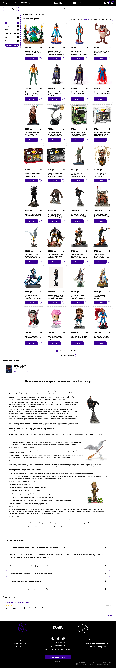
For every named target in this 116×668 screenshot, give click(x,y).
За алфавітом (105, 19)
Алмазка (43, 9)
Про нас (19, 647)
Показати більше (67, 355)
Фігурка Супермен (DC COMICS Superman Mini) (102, 92)
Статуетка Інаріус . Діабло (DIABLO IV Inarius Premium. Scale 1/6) (102, 175)
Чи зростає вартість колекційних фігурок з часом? (29, 566)
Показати (27, 42)
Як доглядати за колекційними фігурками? (26, 581)
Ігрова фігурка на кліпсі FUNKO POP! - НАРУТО (17, 602)
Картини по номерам (28, 9)
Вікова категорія (10, 33)
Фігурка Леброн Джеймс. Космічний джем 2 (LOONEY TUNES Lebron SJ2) (79, 53)
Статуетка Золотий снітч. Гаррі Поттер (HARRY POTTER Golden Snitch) (56, 134)
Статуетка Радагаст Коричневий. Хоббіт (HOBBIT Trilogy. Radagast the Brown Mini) (33, 134)
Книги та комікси (104, 9)
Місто (7, 41)
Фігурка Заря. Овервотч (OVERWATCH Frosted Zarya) (56, 337)
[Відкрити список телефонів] (30, 3)
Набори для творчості (70, 9)
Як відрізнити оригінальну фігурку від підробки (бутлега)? (32, 589)
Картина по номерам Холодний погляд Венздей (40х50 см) (19, 367)
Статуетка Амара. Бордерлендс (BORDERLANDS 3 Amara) (33, 297)
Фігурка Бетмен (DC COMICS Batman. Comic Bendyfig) (55, 93)
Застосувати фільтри (12, 45)
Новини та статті (19, 643)
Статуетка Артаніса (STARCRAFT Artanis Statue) (101, 297)
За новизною (87, 19)
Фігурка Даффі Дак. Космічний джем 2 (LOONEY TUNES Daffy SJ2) (55, 53)
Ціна (6, 18)
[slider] (6, 23)
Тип (6, 37)
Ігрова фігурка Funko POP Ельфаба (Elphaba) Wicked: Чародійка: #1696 (78, 134)
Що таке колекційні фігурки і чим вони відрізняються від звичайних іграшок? (38, 547)
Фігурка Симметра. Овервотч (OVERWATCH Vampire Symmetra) (33, 337)
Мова (6, 30)
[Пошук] (80, 3)
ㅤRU (76, 2)
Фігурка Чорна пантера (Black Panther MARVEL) (33, 214)
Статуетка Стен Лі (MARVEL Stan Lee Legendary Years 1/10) (78, 175)
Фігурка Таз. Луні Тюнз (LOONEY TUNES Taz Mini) (101, 53)
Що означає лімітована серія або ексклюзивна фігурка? (31, 573)
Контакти (99, 2)
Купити (31, 58)
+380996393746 (23, 2)
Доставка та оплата (88, 2)
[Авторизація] (105, 3)
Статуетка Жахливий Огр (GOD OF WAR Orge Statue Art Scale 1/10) (55, 215)
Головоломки (89, 9)
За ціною (96, 19)
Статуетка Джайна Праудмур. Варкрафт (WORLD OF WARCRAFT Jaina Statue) (78, 297)
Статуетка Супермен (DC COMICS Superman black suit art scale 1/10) (79, 215)
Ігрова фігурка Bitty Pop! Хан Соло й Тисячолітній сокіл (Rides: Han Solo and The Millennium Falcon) (56, 175)
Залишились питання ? (58, 657)
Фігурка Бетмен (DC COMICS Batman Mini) (78, 92)
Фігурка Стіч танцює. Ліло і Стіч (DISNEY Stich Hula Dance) (33, 53)
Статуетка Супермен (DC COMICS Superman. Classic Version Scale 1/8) (102, 337)
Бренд (7, 26)
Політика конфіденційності (96, 647)
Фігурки (54, 9)
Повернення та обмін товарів (97, 643)
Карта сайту (58, 661)
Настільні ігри (10, 9)
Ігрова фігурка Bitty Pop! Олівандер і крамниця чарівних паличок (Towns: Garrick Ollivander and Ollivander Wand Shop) (102, 134)
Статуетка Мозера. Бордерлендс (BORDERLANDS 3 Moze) (79, 256)
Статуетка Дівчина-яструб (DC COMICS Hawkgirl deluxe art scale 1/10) (33, 256)
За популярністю (75, 19)
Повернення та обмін (9, 2)
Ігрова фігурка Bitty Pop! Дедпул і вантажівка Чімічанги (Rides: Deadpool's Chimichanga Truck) (33, 175)
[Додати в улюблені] (40, 58)
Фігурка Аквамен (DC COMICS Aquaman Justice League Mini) (32, 93)
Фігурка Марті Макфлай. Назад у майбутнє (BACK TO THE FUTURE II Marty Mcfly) (79, 337)
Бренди (19, 640)
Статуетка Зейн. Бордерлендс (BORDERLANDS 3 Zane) (101, 256)
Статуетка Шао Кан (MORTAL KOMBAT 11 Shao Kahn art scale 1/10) (102, 215)
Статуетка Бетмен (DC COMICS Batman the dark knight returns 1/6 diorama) (56, 256)
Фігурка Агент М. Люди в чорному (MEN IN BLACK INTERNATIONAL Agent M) (56, 297)
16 (75, 351)
